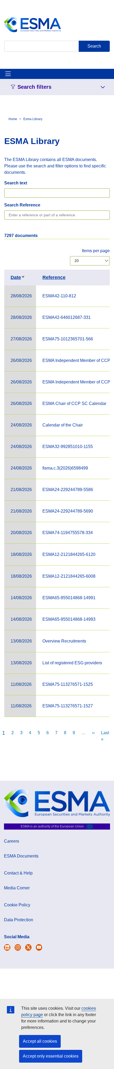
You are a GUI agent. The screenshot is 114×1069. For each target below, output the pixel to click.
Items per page (96, 250)
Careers (11, 841)
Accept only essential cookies (50, 1056)
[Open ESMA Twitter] (7, 947)
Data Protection (18, 920)
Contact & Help (18, 873)
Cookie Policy (17, 905)
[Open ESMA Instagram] (18, 947)
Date (18, 277)
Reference (53, 277)
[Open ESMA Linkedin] (28, 947)
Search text (15, 183)
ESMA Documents (21, 856)
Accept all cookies (40, 1041)
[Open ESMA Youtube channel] (39, 947)
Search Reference (22, 205)
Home (12, 119)
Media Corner (17, 888)
